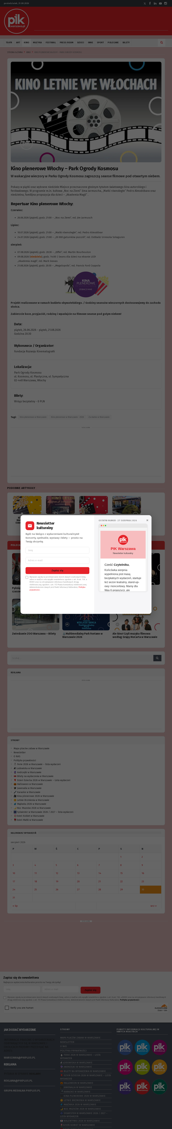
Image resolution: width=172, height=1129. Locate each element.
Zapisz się (57, 570)
